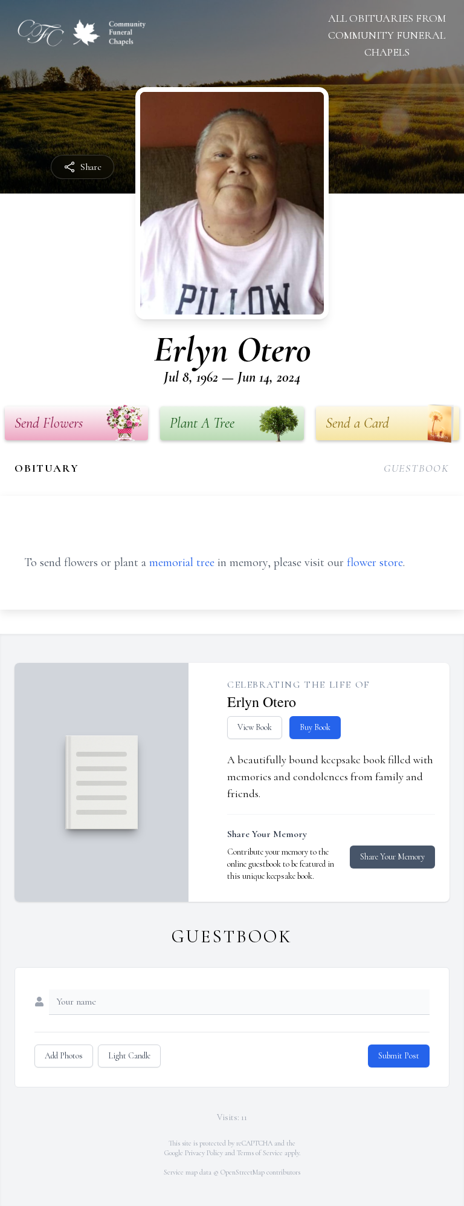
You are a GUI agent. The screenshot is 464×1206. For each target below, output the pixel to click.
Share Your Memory (392, 857)
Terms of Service (260, 1153)
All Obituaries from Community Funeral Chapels (387, 35)
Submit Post (398, 1056)
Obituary (46, 468)
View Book (254, 727)
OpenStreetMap (243, 1172)
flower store (375, 562)
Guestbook (417, 468)
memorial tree (181, 562)
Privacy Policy (204, 1153)
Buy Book (315, 727)
